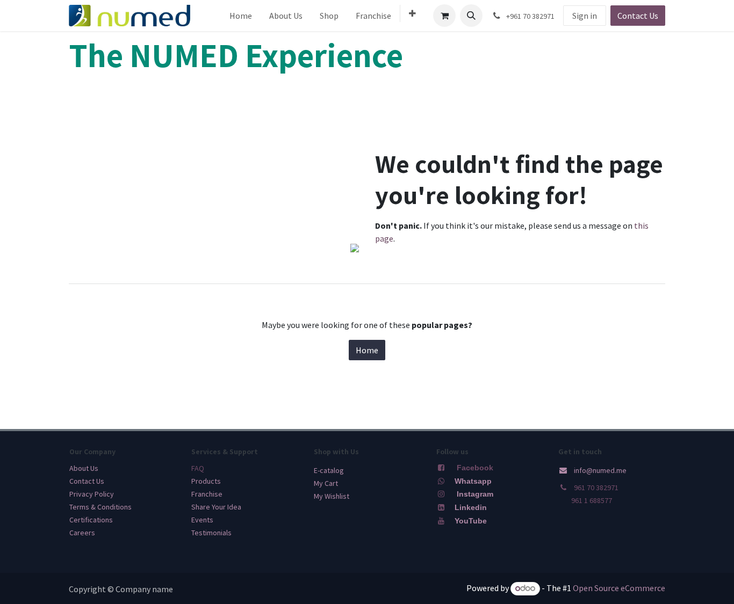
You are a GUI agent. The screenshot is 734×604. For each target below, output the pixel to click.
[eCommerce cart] (444, 15)
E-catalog (329, 470)
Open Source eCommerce (619, 588)
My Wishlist (331, 496)
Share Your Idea (216, 507)
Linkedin (469, 507)
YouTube (471, 520)
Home (367, 350)
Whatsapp (473, 481)
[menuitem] (241, 15)
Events (202, 520)
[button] (471, 15)
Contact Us (637, 15)
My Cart (326, 483)
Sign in (584, 15)
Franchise (206, 494)
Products (206, 481)
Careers (82, 532)
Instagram (475, 494)
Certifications (91, 520)
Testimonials (211, 532)
